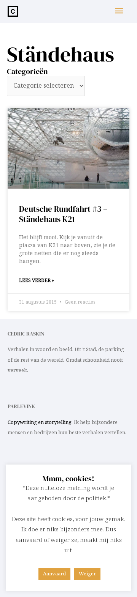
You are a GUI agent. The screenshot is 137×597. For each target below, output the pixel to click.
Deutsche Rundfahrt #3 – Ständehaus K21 (63, 214)
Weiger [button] (87, 574)
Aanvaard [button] (54, 574)
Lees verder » (36, 280)
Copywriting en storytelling (40, 422)
